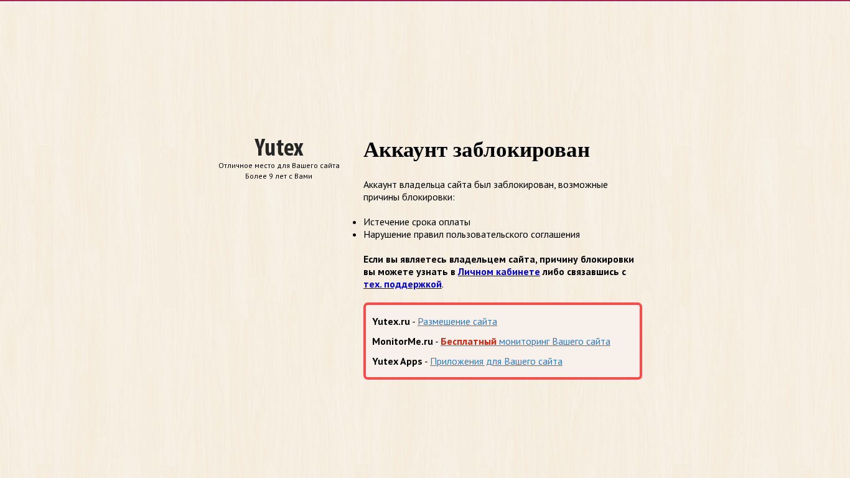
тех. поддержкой (402, 284)
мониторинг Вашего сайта (525, 341)
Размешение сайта (457, 321)
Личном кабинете (499, 271)
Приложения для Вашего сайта (496, 361)
